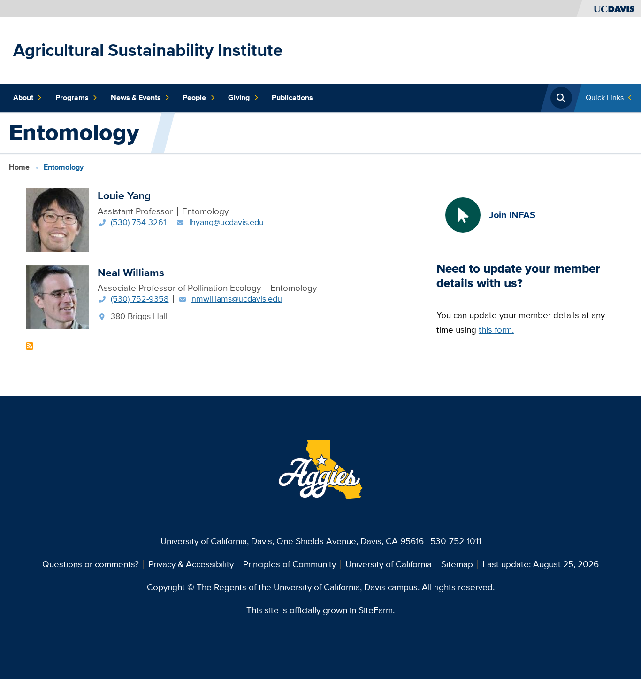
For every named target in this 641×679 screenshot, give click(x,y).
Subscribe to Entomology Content (29, 346)
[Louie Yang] (57, 219)
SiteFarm (376, 610)
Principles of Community (289, 564)
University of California (388, 564)
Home (19, 166)
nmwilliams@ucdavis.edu (236, 298)
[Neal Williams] (57, 296)
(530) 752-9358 (139, 298)
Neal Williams (131, 273)
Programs (72, 97)
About (23, 97)
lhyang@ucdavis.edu (226, 222)
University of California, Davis (216, 541)
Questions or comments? (90, 564)
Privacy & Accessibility (191, 564)
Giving (239, 97)
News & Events (136, 97)
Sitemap (457, 564)
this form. (496, 329)
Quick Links (605, 97)
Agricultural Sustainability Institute (147, 50)
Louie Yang (124, 195)
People (194, 97)
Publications (292, 97)
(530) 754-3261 (138, 222)
